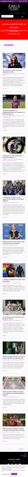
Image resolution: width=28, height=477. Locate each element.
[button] (22, 17)
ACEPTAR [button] (14, 474)
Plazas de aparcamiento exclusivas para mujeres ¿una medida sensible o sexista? (14, 393)
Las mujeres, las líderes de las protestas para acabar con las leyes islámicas (13, 199)
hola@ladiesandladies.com (7, 1)
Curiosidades (15, 159)
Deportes (9, 115)
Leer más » (5, 88)
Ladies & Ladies (14, 459)
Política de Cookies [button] (6, 474)
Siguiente (21, 449)
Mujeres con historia (12, 73)
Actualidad (5, 73)
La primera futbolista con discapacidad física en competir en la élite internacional (14, 112)
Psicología (10, 320)
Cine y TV (10, 159)
